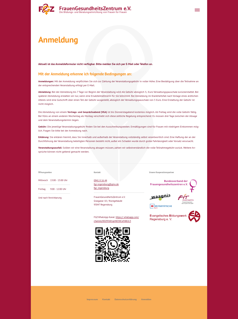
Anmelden (146, 299)
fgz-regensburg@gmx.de (106, 184)
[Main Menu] (196, 9)
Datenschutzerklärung (126, 299)
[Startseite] (46, 9)
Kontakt (106, 299)
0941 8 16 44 (100, 180)
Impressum (92, 299)
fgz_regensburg (101, 187)
